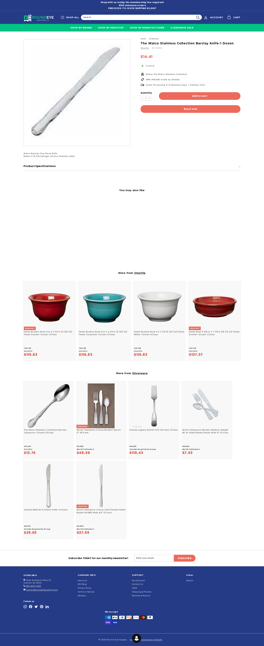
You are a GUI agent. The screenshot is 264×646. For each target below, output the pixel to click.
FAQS (134, 588)
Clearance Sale (182, 27)
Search (189, 580)
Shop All (70, 18)
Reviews (82, 595)
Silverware (154, 38)
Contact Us (137, 584)
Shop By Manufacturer (147, 27)
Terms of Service (86, 591)
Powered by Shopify (151, 639)
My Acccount (138, 580)
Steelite (145, 47)
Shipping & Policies (141, 591)
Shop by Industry (111, 27)
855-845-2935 (33, 586)
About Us (82, 580)
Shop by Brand (81, 27)
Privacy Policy (85, 588)
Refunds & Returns (141, 595)
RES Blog (82, 584)
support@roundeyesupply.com (42, 590)
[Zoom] (77, 92)
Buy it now (190, 109)
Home (143, 38)
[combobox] (141, 17)
